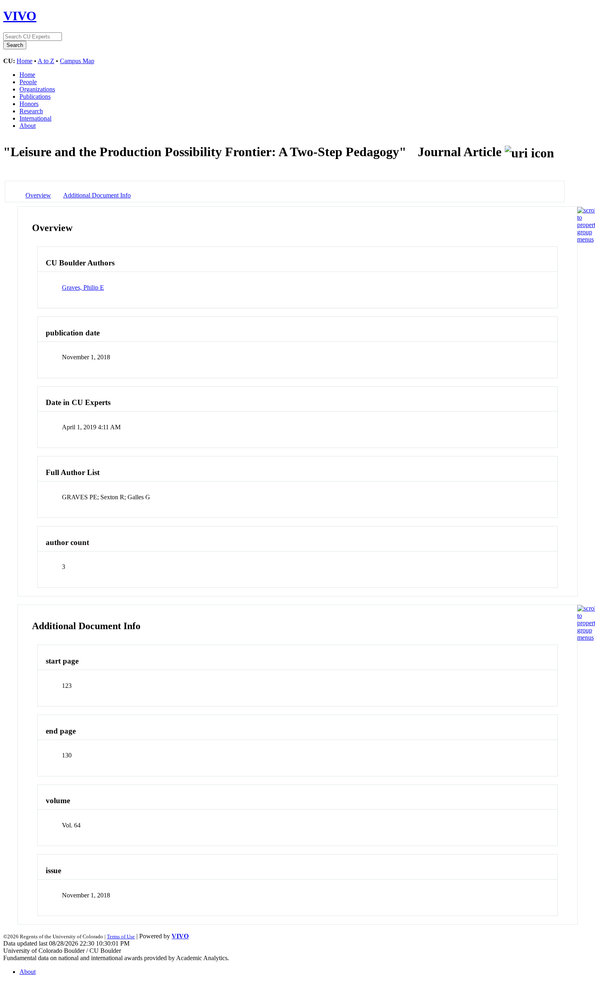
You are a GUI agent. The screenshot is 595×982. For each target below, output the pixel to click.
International (35, 118)
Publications (35, 96)
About (27, 125)
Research (31, 111)
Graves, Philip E (83, 287)
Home (24, 60)
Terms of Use (121, 936)
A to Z (46, 60)
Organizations (37, 89)
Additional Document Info (97, 195)
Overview (38, 195)
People (28, 81)
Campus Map (77, 60)
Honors (28, 103)
